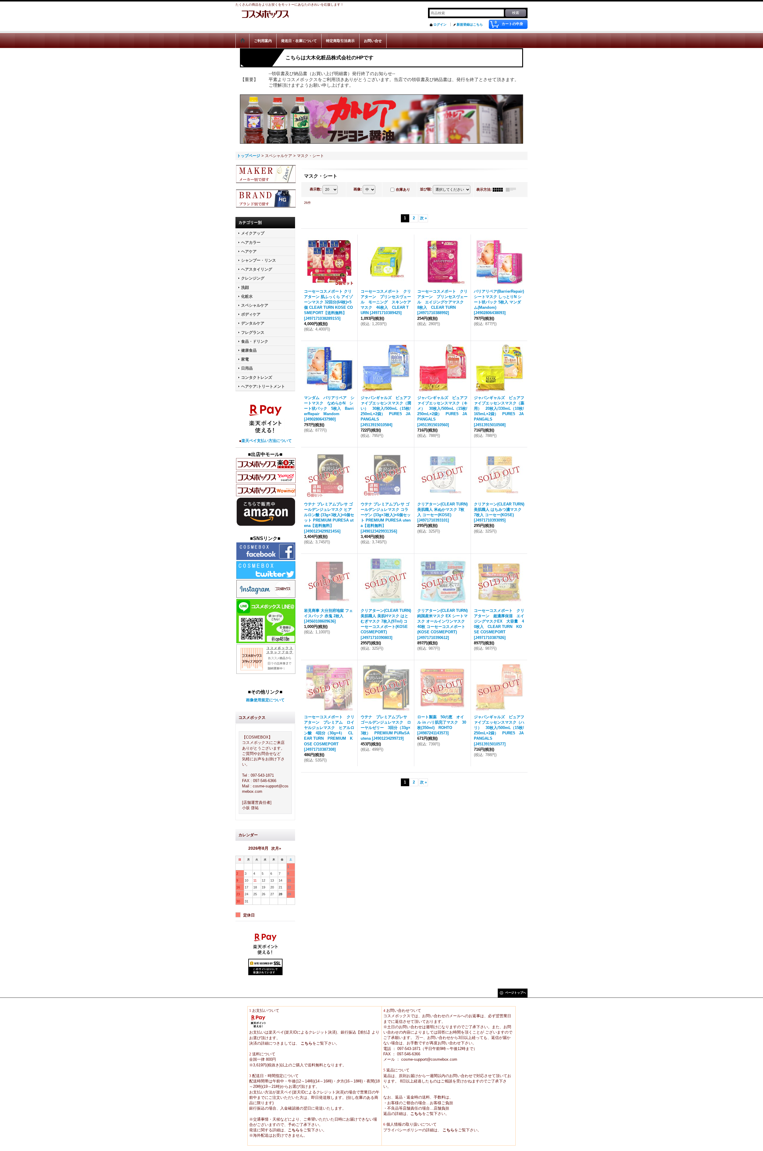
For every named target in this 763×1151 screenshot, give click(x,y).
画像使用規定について (265, 700)
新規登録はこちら (470, 24)
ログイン (439, 24)
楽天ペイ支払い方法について (266, 440)
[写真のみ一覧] (499, 189)
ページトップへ (515, 992)
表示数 (316, 189)
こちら (306, 1043)
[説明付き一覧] (512, 189)
